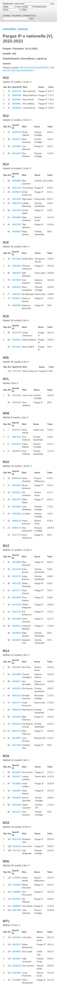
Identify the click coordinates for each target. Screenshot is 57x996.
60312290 (16, 210)
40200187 (16, 958)
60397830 (16, 973)
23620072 (16, 944)
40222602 (16, 259)
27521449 (16, 371)
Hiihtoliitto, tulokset (15, 29)
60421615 (16, 695)
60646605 (16, 108)
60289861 (16, 103)
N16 (35, 67)
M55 (28, 70)
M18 (23, 70)
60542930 (16, 717)
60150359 (16, 506)
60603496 (16, 95)
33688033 (16, 906)
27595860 (16, 980)
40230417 (16, 298)
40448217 (16, 681)
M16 (18, 70)
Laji (52, 3)
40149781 (16, 899)
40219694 (16, 797)
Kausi (19, 6)
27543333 (16, 885)
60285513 (16, 626)
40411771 (16, 590)
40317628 (16, 745)
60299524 (16, 231)
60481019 (16, 528)
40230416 (16, 846)
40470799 (16, 604)
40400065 (16, 305)
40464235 (16, 513)
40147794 (16, 332)
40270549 (16, 280)
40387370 (16, 203)
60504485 (16, 217)
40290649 (16, 192)
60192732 (16, 576)
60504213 (16, 430)
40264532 (16, 266)
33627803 (16, 910)
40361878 (16, 273)
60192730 (16, 569)
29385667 (16, 892)
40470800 (16, 562)
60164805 (16, 674)
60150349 (16, 153)
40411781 (16, 583)
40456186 (16, 709)
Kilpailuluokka (40, 6)
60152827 (16, 724)
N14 (30, 67)
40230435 (16, 783)
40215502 (16, 347)
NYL (48, 67)
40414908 (16, 805)
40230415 (16, 772)
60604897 (16, 640)
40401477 (16, 702)
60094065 (16, 667)
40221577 (16, 812)
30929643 (16, 937)
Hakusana (19, 3)
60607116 (16, 437)
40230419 (16, 339)
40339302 (16, 790)
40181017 (16, 776)
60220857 (16, 738)
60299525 (16, 633)
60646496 (16, 451)
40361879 (16, 294)
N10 (22, 67)
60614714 (16, 91)
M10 (5, 70)
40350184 (16, 287)
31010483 (16, 395)
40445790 (16, 132)
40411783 (16, 224)
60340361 (16, 99)
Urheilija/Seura (29, 15)
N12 (26, 67)
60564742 (16, 731)
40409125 (16, 139)
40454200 (16, 199)
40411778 (16, 611)
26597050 (16, 402)
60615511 (16, 492)
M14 (14, 70)
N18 (39, 67)
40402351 (16, 688)
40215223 (16, 850)
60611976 (16, 499)
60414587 (16, 485)
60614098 (16, 619)
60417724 (16, 535)
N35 (43, 67)
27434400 (16, 877)
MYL (32, 70)
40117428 (16, 839)
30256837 (16, 951)
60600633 (16, 478)
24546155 (16, 965)
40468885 (16, 181)
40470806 (16, 146)
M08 (52, 67)
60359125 (16, 521)
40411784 (16, 188)
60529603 (16, 597)
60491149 (16, 444)
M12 (9, 70)
